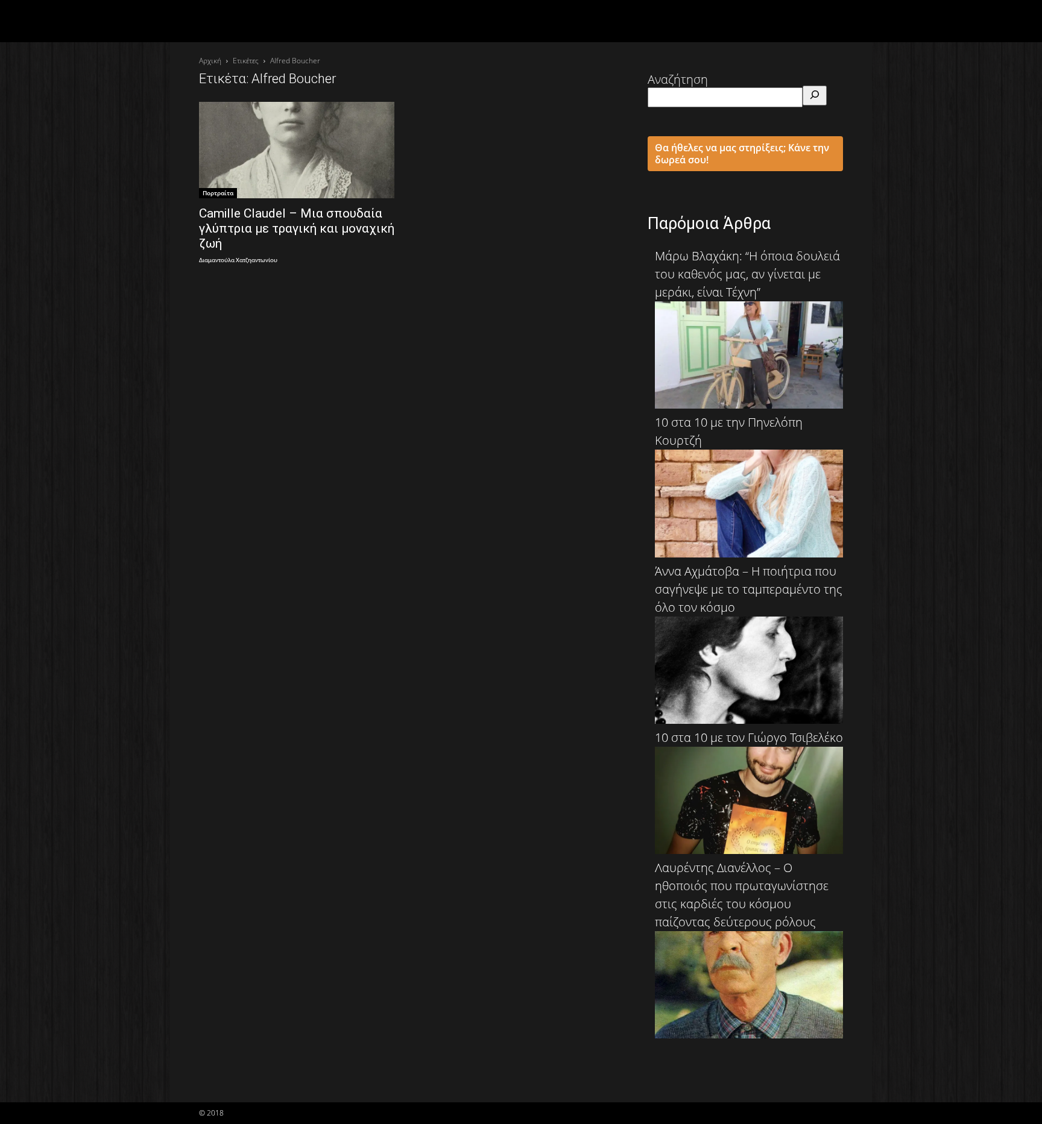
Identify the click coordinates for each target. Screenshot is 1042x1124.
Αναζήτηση (678, 79)
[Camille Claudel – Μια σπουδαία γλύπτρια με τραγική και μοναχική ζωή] (296, 150)
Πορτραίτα (218, 193)
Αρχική (210, 60)
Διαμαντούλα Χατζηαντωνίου (238, 260)
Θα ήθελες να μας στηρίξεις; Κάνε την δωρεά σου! (742, 153)
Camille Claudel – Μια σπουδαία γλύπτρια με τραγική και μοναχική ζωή (296, 228)
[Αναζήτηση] (815, 95)
